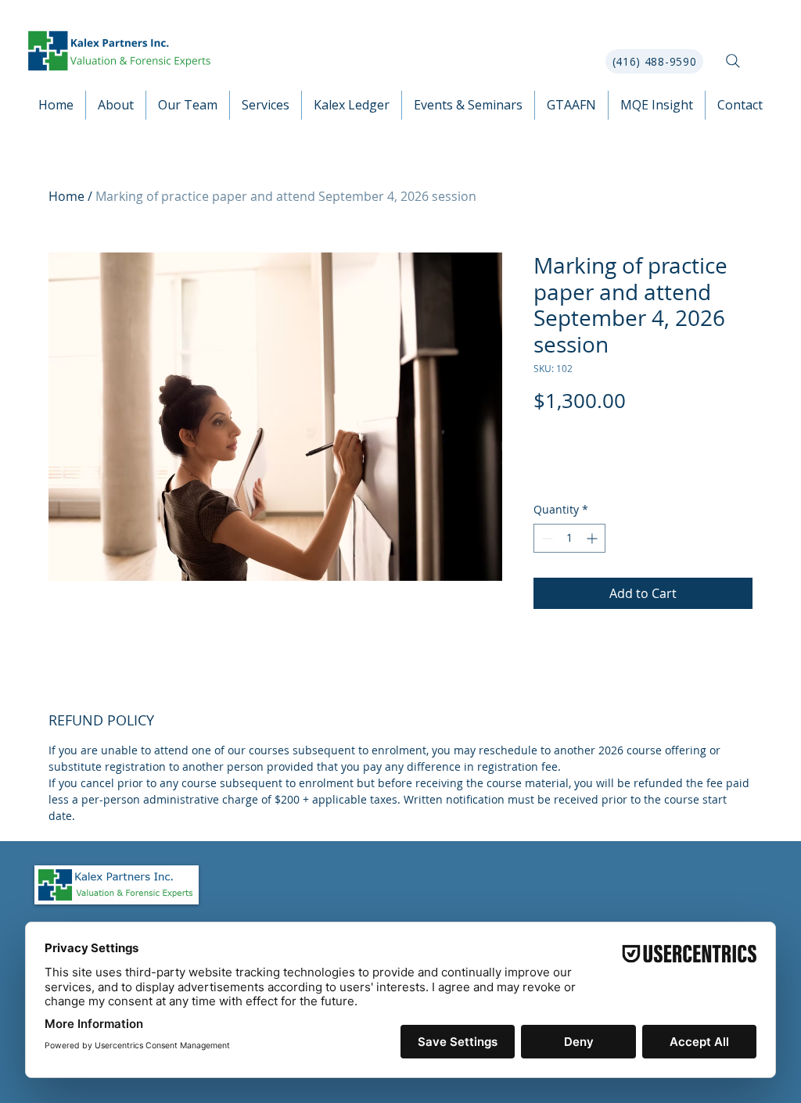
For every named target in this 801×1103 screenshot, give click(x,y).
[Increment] (593, 538)
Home (66, 196)
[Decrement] (545, 538)
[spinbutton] (569, 538)
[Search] (733, 61)
